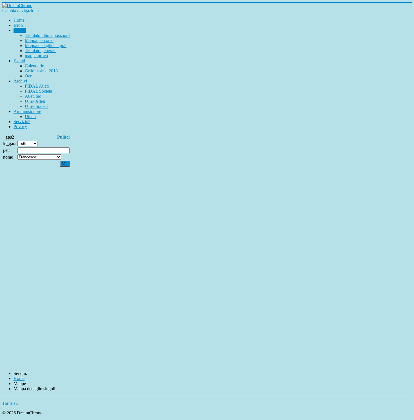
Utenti (30, 116)
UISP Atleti (35, 101)
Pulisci (63, 137)
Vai (64, 164)
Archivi (20, 81)
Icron (18, 25)
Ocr (28, 76)
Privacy (20, 126)
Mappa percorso (39, 40)
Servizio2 (22, 121)
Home (19, 20)
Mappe (20, 30)
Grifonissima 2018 (41, 70)
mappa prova (36, 55)
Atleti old (33, 96)
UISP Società (36, 106)
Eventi (19, 60)
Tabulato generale (40, 50)
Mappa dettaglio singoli (45, 45)
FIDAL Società (38, 91)
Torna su (10, 403)
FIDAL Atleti (37, 86)
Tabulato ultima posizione (47, 35)
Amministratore (27, 111)
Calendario (34, 65)
